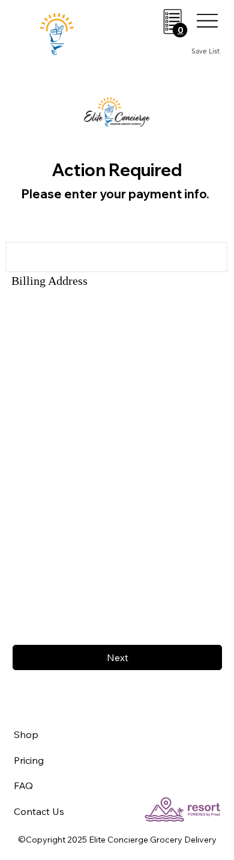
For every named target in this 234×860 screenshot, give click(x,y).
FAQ (23, 785)
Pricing (29, 760)
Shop (26, 734)
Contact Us (39, 811)
